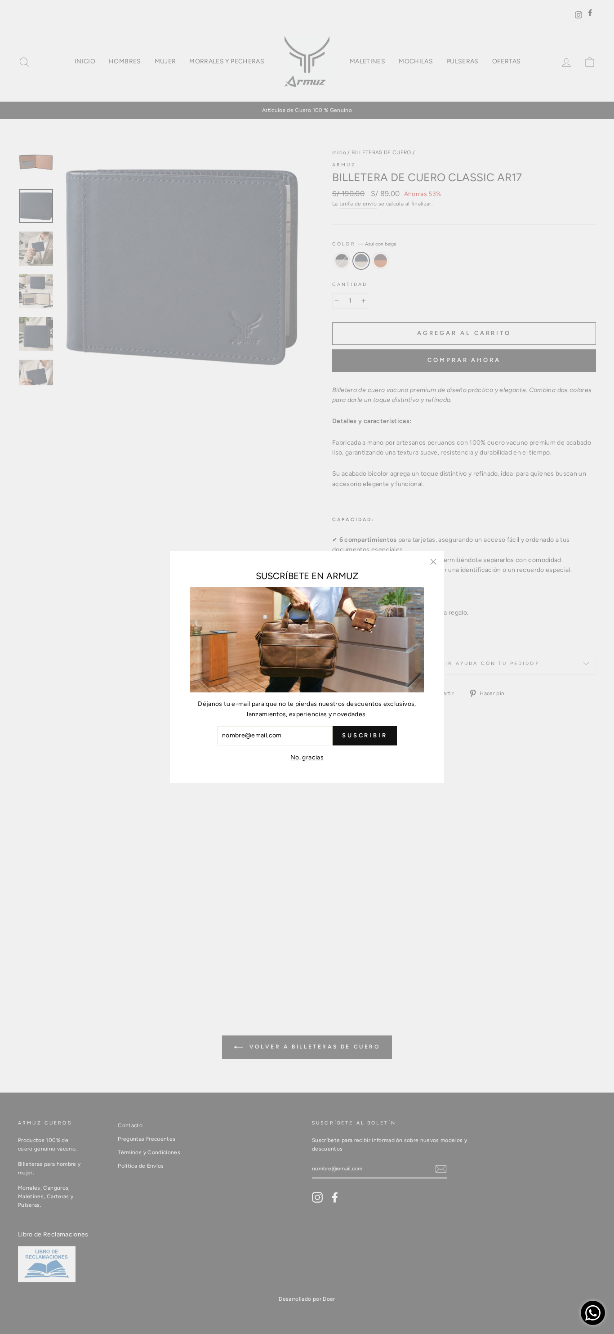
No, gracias (307, 757)
